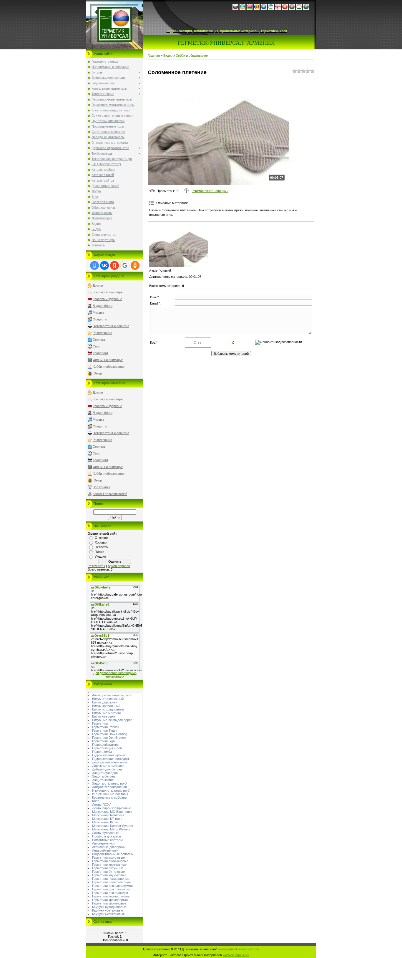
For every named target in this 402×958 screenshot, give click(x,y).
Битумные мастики (106, 713)
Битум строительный (108, 698)
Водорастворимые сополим (113, 854)
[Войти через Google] (124, 265)
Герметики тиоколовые (109, 903)
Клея (95, 801)
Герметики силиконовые (110, 861)
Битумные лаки (103, 716)
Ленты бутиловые (105, 833)
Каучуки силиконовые (108, 914)
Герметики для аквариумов (112, 885)
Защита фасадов (105, 773)
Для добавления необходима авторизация (115, 674)
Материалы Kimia (105, 822)
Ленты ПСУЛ (101, 804)
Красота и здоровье (107, 299)
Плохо (99, 552)
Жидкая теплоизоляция (109, 787)
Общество (100, 319)
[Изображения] (178, 245)
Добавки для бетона (107, 769)
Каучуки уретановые (107, 910)
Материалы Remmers (108, 815)
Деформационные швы (109, 762)
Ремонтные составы (107, 840)
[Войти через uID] (94, 265)
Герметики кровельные (109, 864)
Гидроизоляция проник (109, 755)
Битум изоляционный (108, 709)
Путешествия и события (111, 326)
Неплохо (101, 547)
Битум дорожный (104, 702)
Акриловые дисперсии (108, 847)
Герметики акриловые (108, 857)
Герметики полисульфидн (111, 882)
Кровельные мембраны (109, 797)
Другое (98, 285)
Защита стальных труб (109, 783)
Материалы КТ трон (107, 818)
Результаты (96, 566)
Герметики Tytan (104, 730)
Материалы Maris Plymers (111, 829)
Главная (154, 55)
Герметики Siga (103, 741)
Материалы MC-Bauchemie (112, 811)
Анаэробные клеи (105, 850)
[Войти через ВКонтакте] (104, 265)
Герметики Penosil (105, 727)
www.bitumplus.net (236, 955)
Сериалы (99, 339)
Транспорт (100, 353)
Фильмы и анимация (108, 360)
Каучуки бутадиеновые (109, 907)
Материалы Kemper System (112, 825)
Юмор (97, 373)
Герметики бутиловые (108, 871)
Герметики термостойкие (110, 896)
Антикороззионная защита (111, 695)
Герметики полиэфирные (110, 878)
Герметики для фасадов (110, 893)
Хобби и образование (108, 366)
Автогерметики (103, 843)
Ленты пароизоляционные (111, 808)
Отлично (101, 537)
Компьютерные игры (108, 292)
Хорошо (101, 542)
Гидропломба (102, 751)
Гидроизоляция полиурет (110, 758)
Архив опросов (119, 566)
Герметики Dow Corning (109, 734)
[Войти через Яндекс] (114, 265)
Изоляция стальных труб (110, 790)
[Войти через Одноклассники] (135, 265)
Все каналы (101, 487)
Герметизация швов (107, 748)
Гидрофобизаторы (105, 744)
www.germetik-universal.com (238, 949)
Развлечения (102, 333)
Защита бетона (103, 776)
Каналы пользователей (110, 494)
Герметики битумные (108, 868)
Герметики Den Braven (109, 737)
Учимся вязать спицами (210, 191)
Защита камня (103, 780)
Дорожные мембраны (108, 766)
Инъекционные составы (110, 794)
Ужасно (100, 556)
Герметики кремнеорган (110, 900)
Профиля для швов (106, 836)
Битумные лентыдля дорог (112, 720)
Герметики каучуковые (109, 875)
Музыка (98, 312)
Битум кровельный (106, 706)
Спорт (97, 346)
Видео (167, 55)
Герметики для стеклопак (111, 889)
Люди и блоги (102, 305)
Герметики (100, 723)
